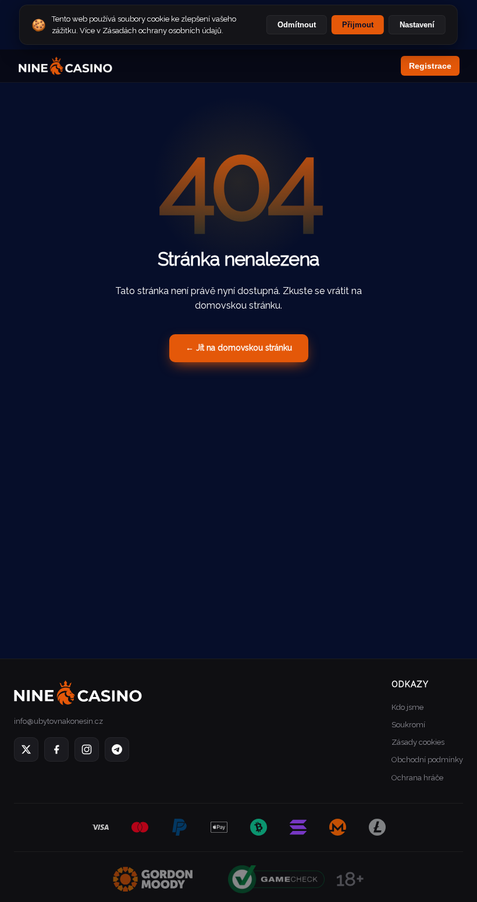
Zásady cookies (417, 742)
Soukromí (408, 724)
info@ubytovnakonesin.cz (58, 721)
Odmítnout (296, 24)
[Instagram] (86, 749)
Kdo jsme (407, 707)
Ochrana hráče (417, 777)
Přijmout (357, 24)
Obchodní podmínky (427, 759)
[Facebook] (56, 749)
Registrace (430, 65)
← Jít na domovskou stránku (239, 347)
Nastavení (417, 24)
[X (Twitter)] (26, 749)
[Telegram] (117, 749)
